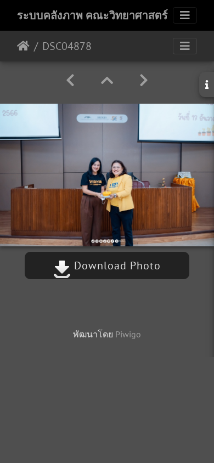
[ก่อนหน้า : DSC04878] (70, 80)
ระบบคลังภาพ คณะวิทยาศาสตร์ (92, 15)
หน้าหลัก (23, 46)
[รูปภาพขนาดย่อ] (107, 80)
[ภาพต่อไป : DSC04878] (143, 80)
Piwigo (128, 334)
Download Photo (116, 265)
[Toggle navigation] (185, 15)
